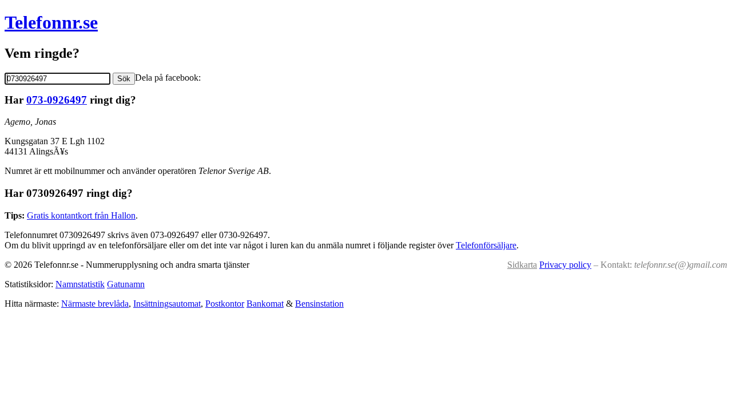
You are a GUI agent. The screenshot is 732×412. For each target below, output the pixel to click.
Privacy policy (565, 265)
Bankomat (265, 303)
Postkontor (224, 303)
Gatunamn (126, 284)
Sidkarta (522, 265)
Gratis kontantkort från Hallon (81, 215)
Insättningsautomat (167, 303)
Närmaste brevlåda (95, 303)
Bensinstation (319, 303)
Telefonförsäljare (486, 245)
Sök (123, 78)
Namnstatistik (80, 284)
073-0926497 (56, 100)
